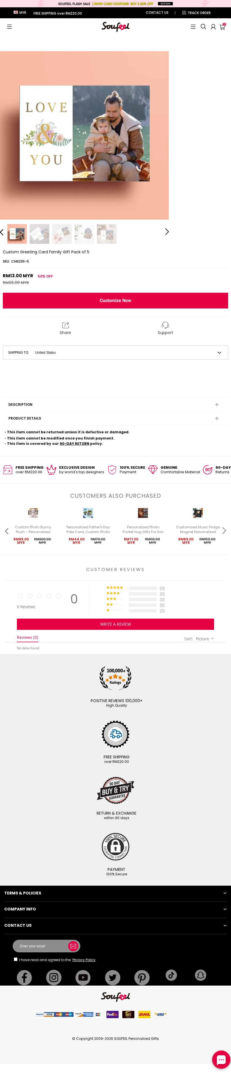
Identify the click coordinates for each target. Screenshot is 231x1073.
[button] (9, 27)
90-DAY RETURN (74, 443)
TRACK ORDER (199, 12)
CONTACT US (157, 12)
